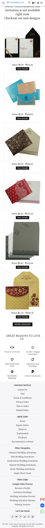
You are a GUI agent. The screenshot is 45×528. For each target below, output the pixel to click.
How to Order (22, 406)
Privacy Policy (22, 402)
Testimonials (23, 433)
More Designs (23, 324)
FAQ (22, 394)
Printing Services (22, 504)
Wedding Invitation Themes (22, 500)
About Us (22, 429)
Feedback (22, 437)
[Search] (41, 2)
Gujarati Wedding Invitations (22, 465)
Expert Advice (22, 425)
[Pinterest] (20, 517)
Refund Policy (22, 410)
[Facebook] (12, 517)
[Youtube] (33, 517)
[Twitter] (16, 517)
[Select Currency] (29, 2)
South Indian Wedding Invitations (22, 461)
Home (22, 421)
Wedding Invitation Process (22, 496)
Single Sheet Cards (22, 473)
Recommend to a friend (22, 442)
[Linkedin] (24, 517)
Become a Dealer (22, 488)
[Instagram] (28, 517)
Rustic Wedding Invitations (22, 469)
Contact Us (22, 390)
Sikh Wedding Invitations (22, 457)
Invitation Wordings (22, 492)
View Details (22, 69)
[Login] (38, 2)
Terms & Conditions (22, 398)
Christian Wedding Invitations (22, 453)
